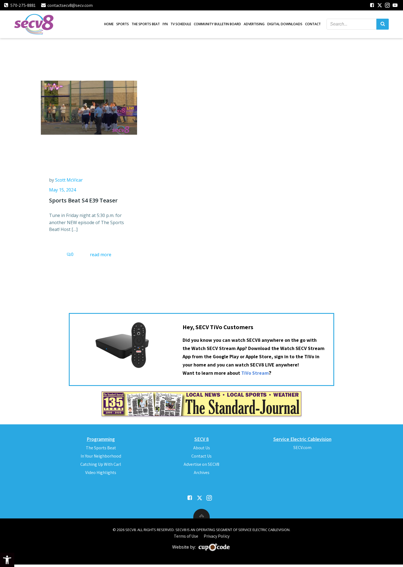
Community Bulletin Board (217, 24)
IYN (165, 24)
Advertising (254, 24)
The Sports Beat (146, 24)
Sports (122, 24)
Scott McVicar (69, 180)
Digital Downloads (284, 24)
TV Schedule (181, 24)
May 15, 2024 (62, 190)
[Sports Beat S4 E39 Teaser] (89, 107)
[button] (7, 560)
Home (108, 24)
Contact (313, 24)
